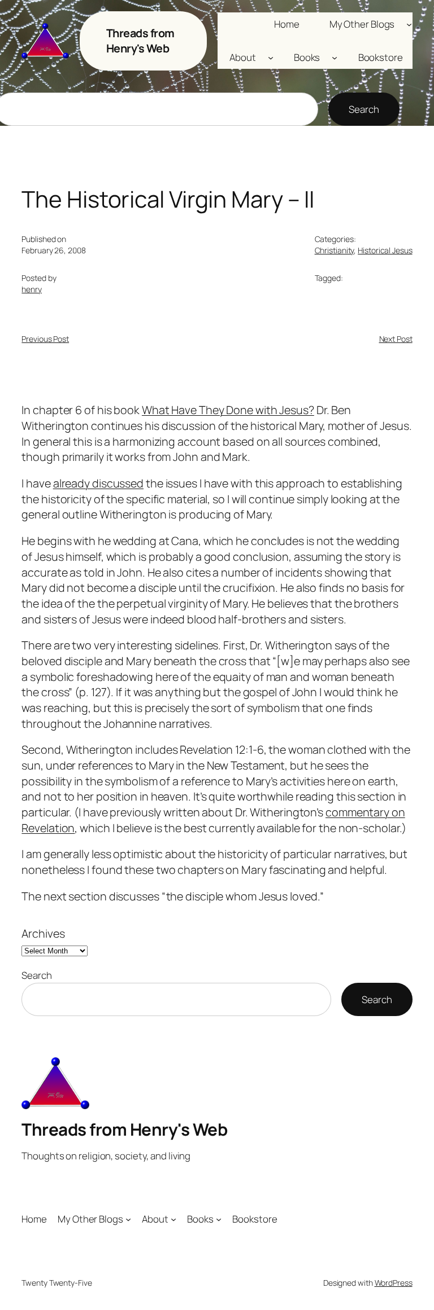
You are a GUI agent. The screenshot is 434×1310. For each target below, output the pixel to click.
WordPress (394, 1282)
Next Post (396, 338)
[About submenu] (271, 57)
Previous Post (45, 338)
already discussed (98, 483)
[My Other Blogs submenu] (409, 24)
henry (31, 289)
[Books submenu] (334, 57)
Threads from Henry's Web (140, 40)
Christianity (334, 250)
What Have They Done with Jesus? (228, 409)
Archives (42, 933)
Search (364, 109)
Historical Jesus (385, 250)
